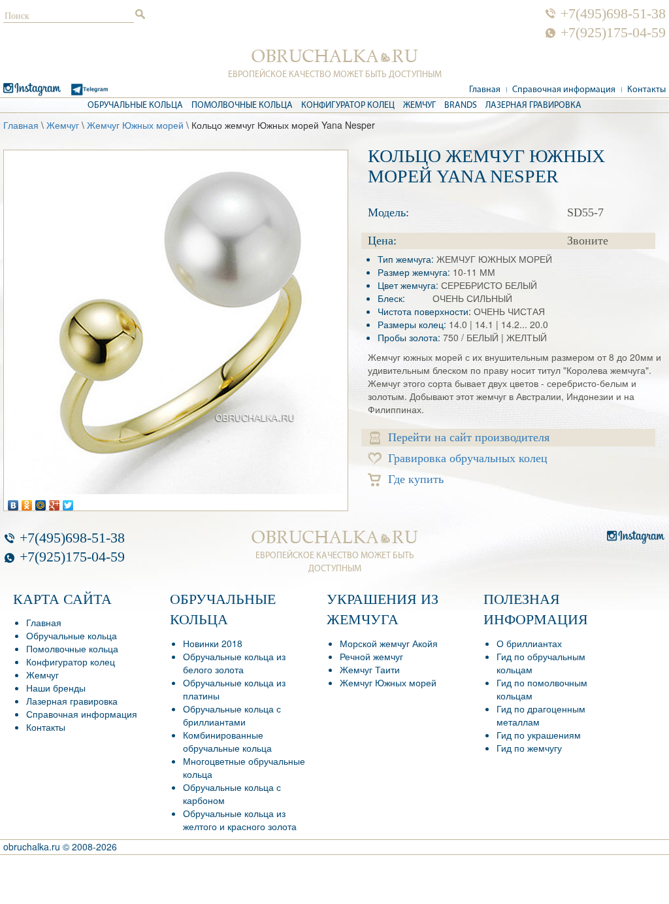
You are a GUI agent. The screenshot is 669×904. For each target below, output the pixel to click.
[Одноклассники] (27, 502)
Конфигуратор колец (348, 105)
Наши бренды (56, 687)
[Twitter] (68, 502)
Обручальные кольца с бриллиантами (232, 715)
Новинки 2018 (212, 643)
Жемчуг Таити (370, 669)
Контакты (646, 90)
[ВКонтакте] (13, 502)
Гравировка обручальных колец (467, 458)
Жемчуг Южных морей (135, 124)
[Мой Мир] (41, 502)
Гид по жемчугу (529, 747)
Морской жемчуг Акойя (389, 643)
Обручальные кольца (135, 105)
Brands (460, 105)
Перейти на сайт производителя (468, 437)
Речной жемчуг (371, 656)
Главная (484, 90)
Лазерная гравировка (533, 105)
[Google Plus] (54, 502)
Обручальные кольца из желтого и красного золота (240, 820)
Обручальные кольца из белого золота (234, 663)
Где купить (416, 479)
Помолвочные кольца (242, 105)
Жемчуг (419, 105)
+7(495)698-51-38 (613, 14)
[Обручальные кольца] (335, 56)
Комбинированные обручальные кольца (227, 741)
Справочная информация (563, 90)
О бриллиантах (529, 643)
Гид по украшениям (539, 734)
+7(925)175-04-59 (613, 32)
